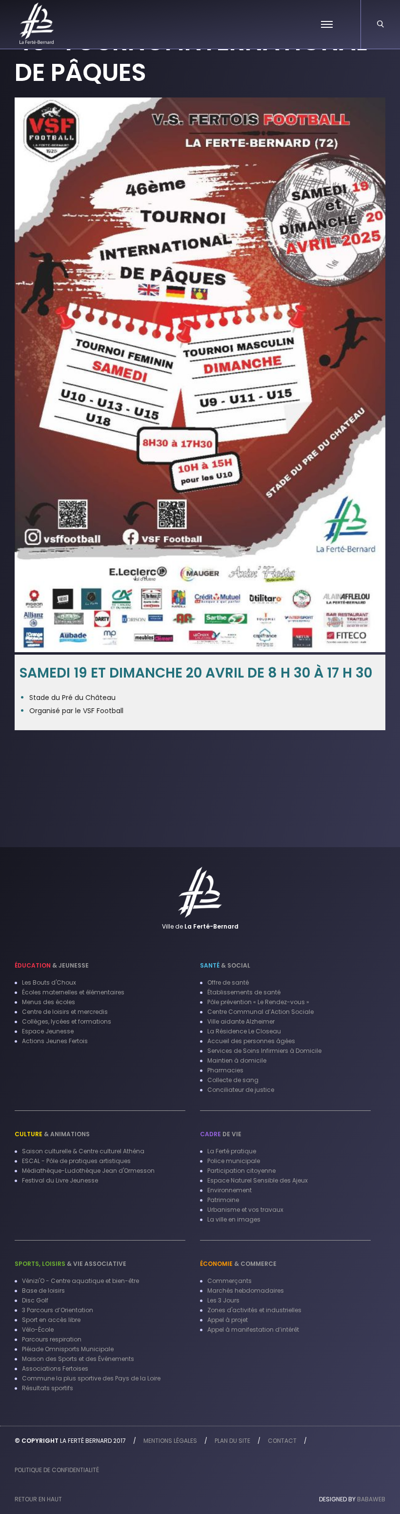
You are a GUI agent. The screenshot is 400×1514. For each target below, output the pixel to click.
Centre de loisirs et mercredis (65, 1012)
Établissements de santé (243, 992)
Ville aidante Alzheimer (241, 1021)
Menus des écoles (48, 1002)
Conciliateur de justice (240, 1090)
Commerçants (229, 1281)
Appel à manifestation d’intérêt (253, 1329)
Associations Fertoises (55, 1368)
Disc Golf (35, 1300)
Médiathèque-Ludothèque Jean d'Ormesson (88, 1170)
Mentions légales (170, 1440)
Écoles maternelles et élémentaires (73, 992)
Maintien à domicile (236, 1060)
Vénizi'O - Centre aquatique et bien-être (80, 1281)
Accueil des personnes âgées (251, 1041)
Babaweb (371, 1499)
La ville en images (233, 1219)
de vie (220, 1134)
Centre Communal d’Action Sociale (260, 1012)
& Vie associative (70, 1264)
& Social (225, 965)
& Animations (52, 1134)
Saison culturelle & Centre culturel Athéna (83, 1151)
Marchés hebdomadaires (245, 1290)
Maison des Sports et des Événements (78, 1359)
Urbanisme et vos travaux (245, 1209)
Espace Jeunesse (48, 1031)
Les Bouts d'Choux (49, 982)
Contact (282, 1440)
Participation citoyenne (241, 1170)
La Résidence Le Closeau (244, 1031)
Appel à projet (227, 1320)
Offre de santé (228, 982)
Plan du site (232, 1440)
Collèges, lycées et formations (66, 1021)
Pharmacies (225, 1070)
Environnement (229, 1190)
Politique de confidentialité (57, 1470)
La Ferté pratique (231, 1151)
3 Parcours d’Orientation (57, 1310)
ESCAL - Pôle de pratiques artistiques (76, 1161)
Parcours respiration (51, 1339)
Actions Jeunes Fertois (55, 1041)
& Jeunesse (52, 965)
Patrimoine (223, 1200)
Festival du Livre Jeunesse (60, 1180)
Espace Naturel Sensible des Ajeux (257, 1180)
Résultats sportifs (47, 1388)
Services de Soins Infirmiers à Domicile (264, 1051)
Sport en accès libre (51, 1320)
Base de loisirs (43, 1290)
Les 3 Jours (223, 1300)
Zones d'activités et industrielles (254, 1310)
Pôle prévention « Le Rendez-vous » (258, 1002)
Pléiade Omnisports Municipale (68, 1349)
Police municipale (233, 1161)
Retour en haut (38, 1499)
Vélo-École (38, 1329)
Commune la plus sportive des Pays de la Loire (91, 1378)
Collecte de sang (233, 1080)
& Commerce (238, 1264)
